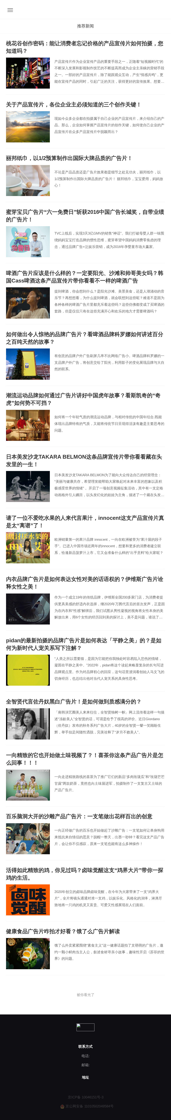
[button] (85, 26)
